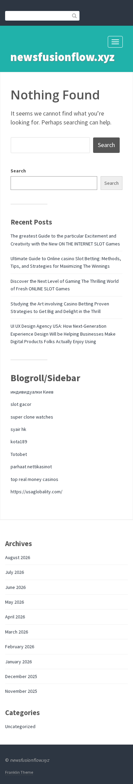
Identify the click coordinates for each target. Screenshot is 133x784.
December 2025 (21, 676)
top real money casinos (34, 479)
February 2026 (19, 646)
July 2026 (14, 572)
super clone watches (32, 417)
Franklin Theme (19, 772)
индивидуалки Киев (32, 392)
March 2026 (16, 632)
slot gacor (21, 404)
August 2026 (17, 557)
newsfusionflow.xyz (62, 57)
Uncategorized (20, 726)
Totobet (19, 454)
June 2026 (15, 587)
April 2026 (15, 617)
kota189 (19, 441)
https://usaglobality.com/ (36, 492)
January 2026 (18, 662)
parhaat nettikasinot (31, 466)
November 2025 (21, 691)
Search (18, 171)
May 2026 (14, 602)
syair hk (18, 429)
